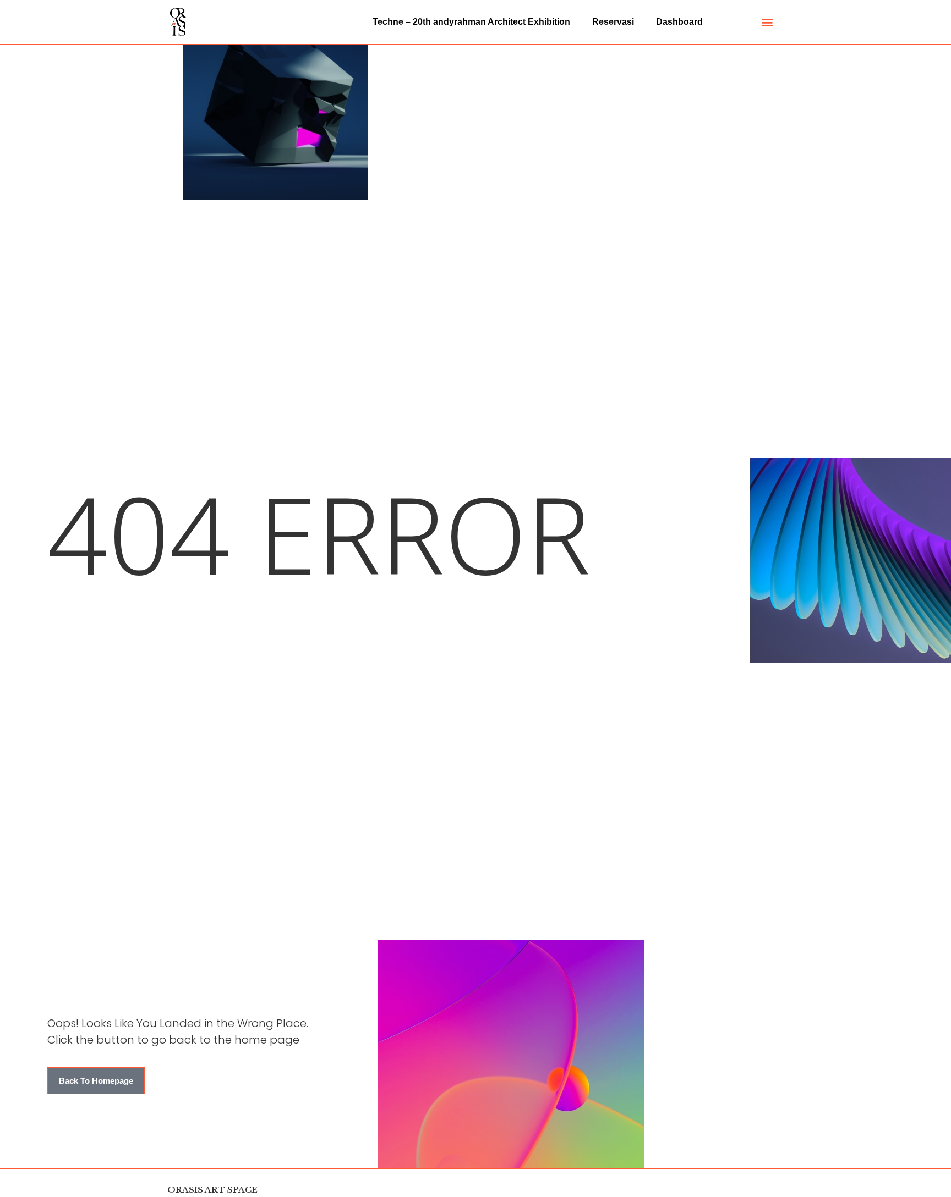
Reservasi (613, 21)
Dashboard (679, 21)
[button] (767, 22)
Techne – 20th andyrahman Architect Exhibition (471, 21)
